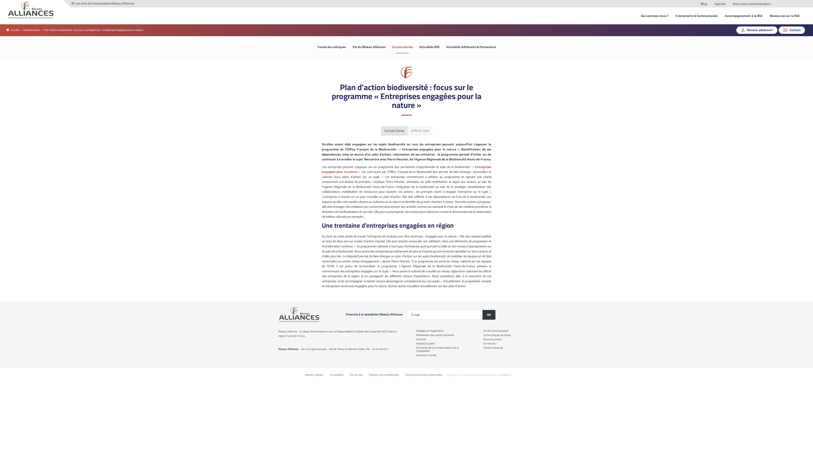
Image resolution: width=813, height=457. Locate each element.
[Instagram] (801, 3)
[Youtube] (796, 3)
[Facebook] (778, 3)
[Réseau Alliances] (31, 10)
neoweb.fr (505, 375)
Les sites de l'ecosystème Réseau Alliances (104, 3)
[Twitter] (784, 3)
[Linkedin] (790, 3)
